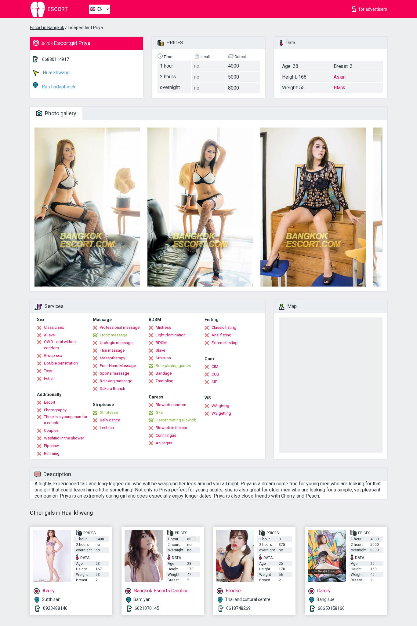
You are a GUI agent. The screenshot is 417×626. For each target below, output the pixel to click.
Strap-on (163, 358)
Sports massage (114, 373)
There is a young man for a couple (65, 419)
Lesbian (107, 427)
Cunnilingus (166, 435)
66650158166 (331, 608)
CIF (214, 382)
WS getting (221, 413)
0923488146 (55, 608)
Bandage (164, 373)
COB (215, 374)
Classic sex (54, 327)
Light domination (171, 335)
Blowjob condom (171, 404)
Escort (49, 402)
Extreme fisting (225, 342)
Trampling (164, 381)
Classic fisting (224, 327)
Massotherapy (112, 358)
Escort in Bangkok (47, 27)
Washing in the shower (64, 438)
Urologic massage (116, 342)
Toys (48, 371)
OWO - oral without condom (60, 344)
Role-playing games (173, 365)
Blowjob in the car (171, 427)
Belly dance (110, 420)
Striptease (109, 412)
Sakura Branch (112, 388)
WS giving (220, 405)
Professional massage (120, 327)
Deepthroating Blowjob (176, 420)
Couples (51, 430)
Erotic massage (113, 335)
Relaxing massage (116, 381)
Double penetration (61, 363)
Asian (340, 77)
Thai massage (112, 350)
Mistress (163, 327)
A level (50, 335)
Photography (55, 410)
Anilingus (164, 443)
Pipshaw (51, 445)
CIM (215, 366)
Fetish (49, 378)
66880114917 (55, 59)
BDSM (161, 342)
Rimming (52, 453)
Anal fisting (221, 335)
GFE (159, 412)
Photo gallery (60, 113)
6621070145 (147, 608)
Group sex (53, 355)
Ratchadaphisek (58, 87)
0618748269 (238, 608)
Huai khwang (56, 73)
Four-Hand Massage (118, 365)
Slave (160, 350)
